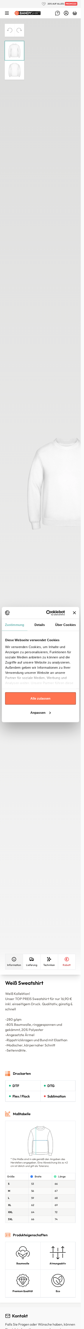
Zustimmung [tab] (14, 625)
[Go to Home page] (27, 13)
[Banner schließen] (74, 612)
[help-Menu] (57, 13)
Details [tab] (39, 625)
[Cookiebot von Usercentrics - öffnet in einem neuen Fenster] (48, 613)
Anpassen (37, 712)
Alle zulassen (40, 698)
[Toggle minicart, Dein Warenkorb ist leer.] (74, 13)
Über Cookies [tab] (65, 625)
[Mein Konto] (66, 13)
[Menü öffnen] (7, 13)
